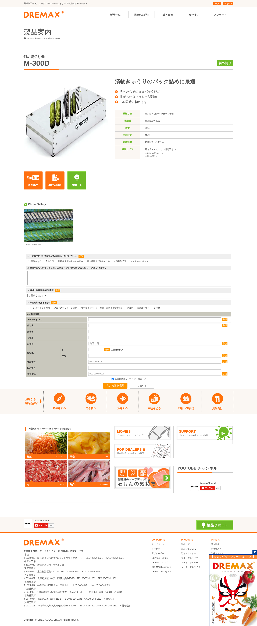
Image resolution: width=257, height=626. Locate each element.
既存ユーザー (143, 308)
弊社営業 (118, 308)
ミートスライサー (189, 562)
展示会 (84, 308)
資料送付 (49, 261)
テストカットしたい (139, 261)
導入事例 (215, 544)
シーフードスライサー (191, 567)
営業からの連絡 (75, 261)
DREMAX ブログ (159, 562)
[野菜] (46, 433)
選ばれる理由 (158, 553)
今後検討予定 (120, 261)
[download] (55, 180)
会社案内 (156, 549)
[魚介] (89, 461)
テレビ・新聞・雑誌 (100, 308)
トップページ (158, 544)
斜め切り (225, 63)
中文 (217, 3)
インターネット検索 (40, 308)
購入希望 (91, 261)
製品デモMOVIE (188, 549)
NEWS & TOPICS (160, 558)
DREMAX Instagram (161, 571)
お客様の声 (216, 549)
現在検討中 (104, 261)
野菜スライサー (188, 553)
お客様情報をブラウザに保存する (130, 379)
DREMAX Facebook (161, 567)
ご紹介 (130, 308)
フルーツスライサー (190, 558)
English (228, 3)
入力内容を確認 (115, 385)
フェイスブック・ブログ (65, 308)
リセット (142, 385)
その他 (157, 308)
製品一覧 (185, 544)
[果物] (89, 433)
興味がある (36, 261)
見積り (61, 261)
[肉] (46, 461)
